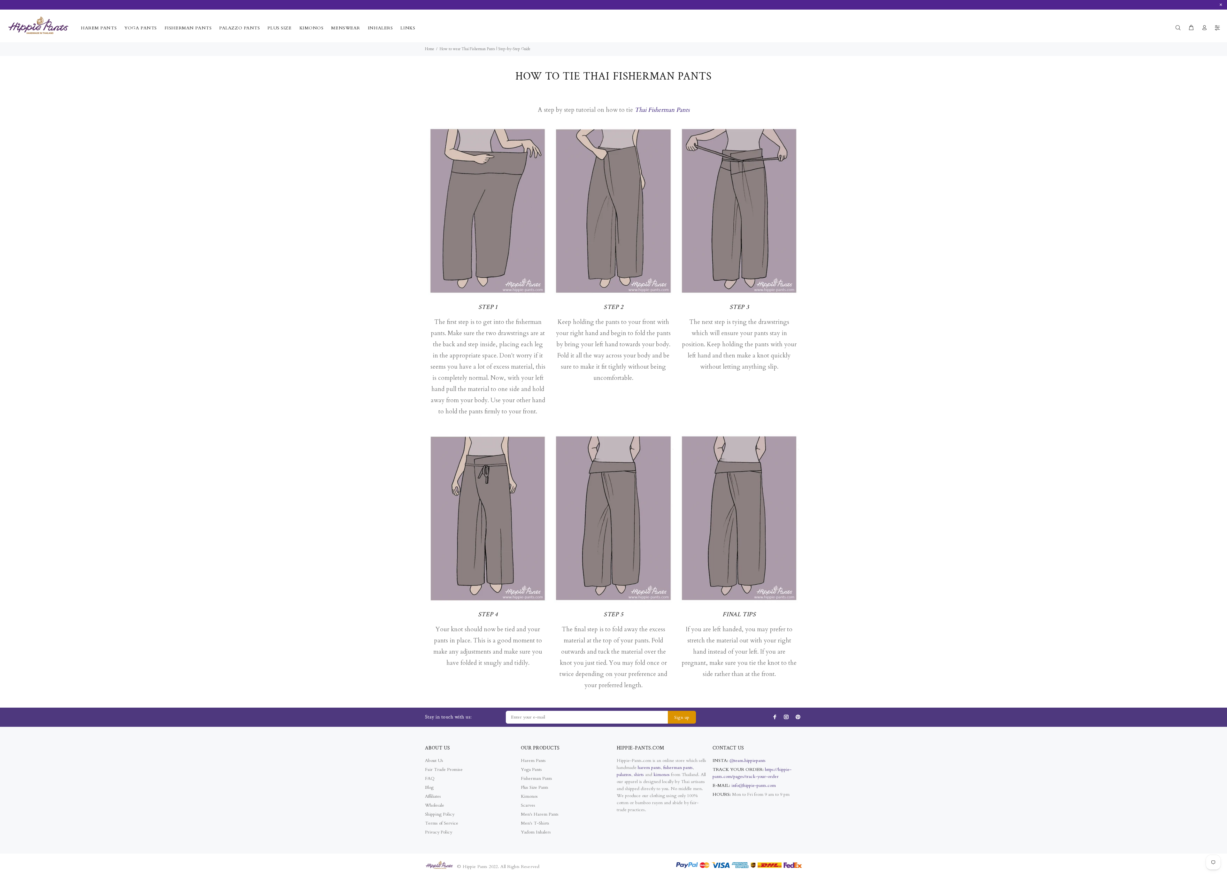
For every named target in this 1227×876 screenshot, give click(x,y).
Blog (429, 787)
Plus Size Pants (534, 787)
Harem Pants (533, 760)
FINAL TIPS (739, 614)
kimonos (662, 775)
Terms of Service (441, 823)
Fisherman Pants (536, 778)
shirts (639, 775)
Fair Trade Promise (444, 769)
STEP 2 (613, 307)
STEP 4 (488, 614)
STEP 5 (613, 614)
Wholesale (434, 805)
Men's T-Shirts (535, 823)
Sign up (682, 717)
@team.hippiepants (747, 760)
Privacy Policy (438, 832)
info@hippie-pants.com (753, 785)
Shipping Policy (439, 814)
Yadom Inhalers (536, 832)
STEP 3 (739, 307)
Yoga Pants (531, 769)
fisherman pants (678, 768)
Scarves (528, 805)
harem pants (649, 768)
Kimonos (529, 796)
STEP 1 (488, 307)
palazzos (624, 775)
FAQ (430, 778)
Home (429, 48)
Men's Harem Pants (540, 814)
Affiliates (433, 796)
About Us (434, 760)
